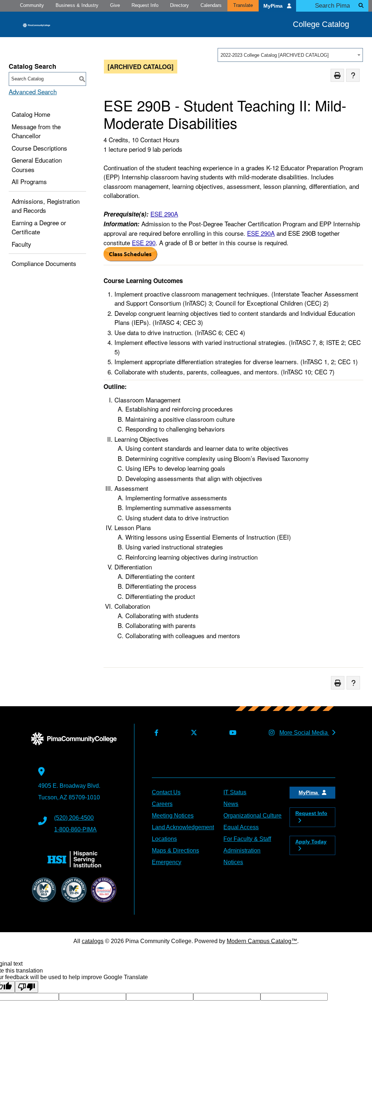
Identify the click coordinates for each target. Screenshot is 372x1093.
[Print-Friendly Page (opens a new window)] (337, 75)
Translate (243, 5)
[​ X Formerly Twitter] (192, 733)
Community (32, 5)
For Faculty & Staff (247, 839)
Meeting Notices (173, 815)
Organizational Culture (252, 815)
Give (115, 5)
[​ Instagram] (270, 733)
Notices (233, 862)
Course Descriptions (39, 147)
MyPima (273, 6)
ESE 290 (143, 242)
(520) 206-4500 (74, 818)
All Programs (29, 181)
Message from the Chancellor (36, 131)
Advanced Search (33, 91)
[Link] (130, 258)
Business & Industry (77, 5)
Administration (241, 850)
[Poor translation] (26, 987)
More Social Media (304, 733)
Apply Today (311, 841)
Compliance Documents (44, 263)
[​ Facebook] (155, 733)
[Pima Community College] (36, 25)
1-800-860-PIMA (75, 829)
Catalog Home (31, 114)
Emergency (166, 862)
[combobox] (290, 55)
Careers (162, 804)
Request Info (145, 5)
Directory (179, 5)
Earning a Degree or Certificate (39, 227)
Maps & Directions (175, 850)
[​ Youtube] (231, 733)
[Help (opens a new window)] (353, 75)
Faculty (21, 244)
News (230, 804)
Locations (164, 839)
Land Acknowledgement (183, 827)
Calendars (211, 5)
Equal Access (241, 827)
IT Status (234, 792)
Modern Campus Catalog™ (262, 941)
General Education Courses (37, 164)
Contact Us (166, 792)
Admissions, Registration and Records (46, 205)
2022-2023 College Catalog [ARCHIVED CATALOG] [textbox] (275, 55)
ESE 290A (164, 213)
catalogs (93, 941)
